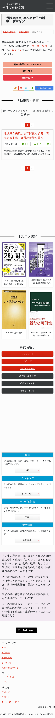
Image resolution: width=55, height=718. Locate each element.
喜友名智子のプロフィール (26, 64)
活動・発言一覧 (27, 368)
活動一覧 (26, 77)
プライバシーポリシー (12, 702)
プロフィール (27, 354)
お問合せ (6, 697)
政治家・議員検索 (27, 376)
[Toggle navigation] (49, 6)
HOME (4, 647)
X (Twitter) (26, 630)
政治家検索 (7, 657)
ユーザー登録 (39, 46)
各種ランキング (27, 391)
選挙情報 (27, 540)
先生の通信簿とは (10, 668)
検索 (27, 470)
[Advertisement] (27, 200)
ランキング (27, 493)
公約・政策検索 (27, 383)
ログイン (17, 49)
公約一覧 (26, 71)
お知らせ (6, 692)
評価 (27, 517)
